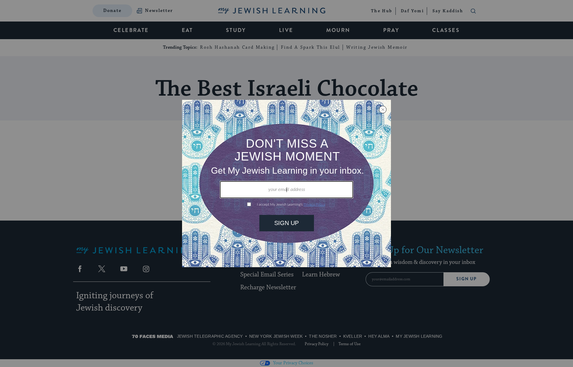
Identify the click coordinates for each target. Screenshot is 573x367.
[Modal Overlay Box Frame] (286, 183)
